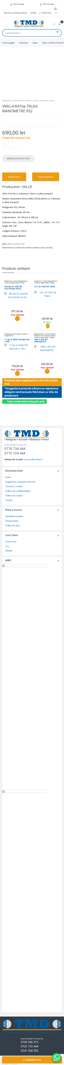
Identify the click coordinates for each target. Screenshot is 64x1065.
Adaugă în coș (33, 1059)
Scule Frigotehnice (20, 281)
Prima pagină (8, 42)
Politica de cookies (14, 495)
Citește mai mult (17, 318)
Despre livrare (11, 520)
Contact (33, 12)
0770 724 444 (48, 4)
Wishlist (8, 550)
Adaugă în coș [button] (47, 325)
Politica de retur (12, 525)
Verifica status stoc (18, 158)
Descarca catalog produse (15, 12)
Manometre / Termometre (13, 100)
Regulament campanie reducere (20, 481)
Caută (57, 32)
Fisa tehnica (45, 177)
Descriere (14, 177)
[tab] (14, 176)
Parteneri (23, 42)
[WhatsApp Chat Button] (56, 1057)
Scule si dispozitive (41, 100)
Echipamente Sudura (12, 334)
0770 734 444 (18, 4)
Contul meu (46, 12)
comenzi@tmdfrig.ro (33, 459)
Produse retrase (48, 335)
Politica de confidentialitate (18, 491)
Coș (7, 546)
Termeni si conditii (13, 486)
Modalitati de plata (14, 516)
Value (35, 42)
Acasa (8, 477)
